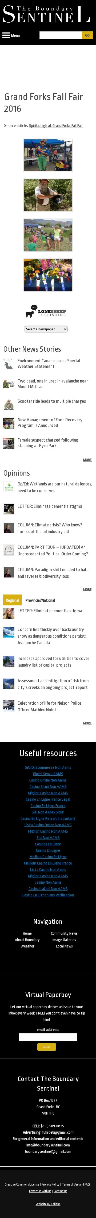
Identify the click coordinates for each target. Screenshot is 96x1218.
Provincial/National (40, 600)
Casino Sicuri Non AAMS (48, 786)
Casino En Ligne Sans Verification (48, 895)
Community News (64, 933)
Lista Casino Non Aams (48, 869)
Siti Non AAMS (48, 837)
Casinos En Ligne (48, 844)
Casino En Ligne (48, 850)
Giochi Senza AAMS (48, 774)
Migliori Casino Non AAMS (48, 793)
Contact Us (60, 1191)
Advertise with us (40, 1191)
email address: (48, 1030)
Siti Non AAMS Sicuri (48, 812)
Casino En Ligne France (48, 806)
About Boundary (27, 940)
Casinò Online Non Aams (48, 780)
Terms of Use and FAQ (76, 1184)
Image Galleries (64, 940)
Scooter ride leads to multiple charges (52, 401)
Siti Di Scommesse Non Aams (48, 767)
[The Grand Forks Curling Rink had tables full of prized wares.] (48, 292)
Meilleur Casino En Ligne (48, 857)
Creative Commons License (22, 1184)
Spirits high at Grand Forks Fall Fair (56, 125)
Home (27, 933)
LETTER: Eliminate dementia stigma (50, 506)
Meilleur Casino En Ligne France (48, 863)
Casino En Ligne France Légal (48, 799)
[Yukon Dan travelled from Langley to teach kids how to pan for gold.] (48, 213)
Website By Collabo (48, 1204)
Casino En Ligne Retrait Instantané (48, 818)
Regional (12, 600)
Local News (64, 946)
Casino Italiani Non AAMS (48, 889)
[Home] (48, 12)
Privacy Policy (50, 1184)
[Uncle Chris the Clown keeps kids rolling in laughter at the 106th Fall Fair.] (48, 173)
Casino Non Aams (48, 882)
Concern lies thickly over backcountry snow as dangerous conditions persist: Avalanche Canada (52, 636)
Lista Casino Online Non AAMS (48, 825)
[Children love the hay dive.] (48, 253)
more (87, 460)
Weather (27, 946)
